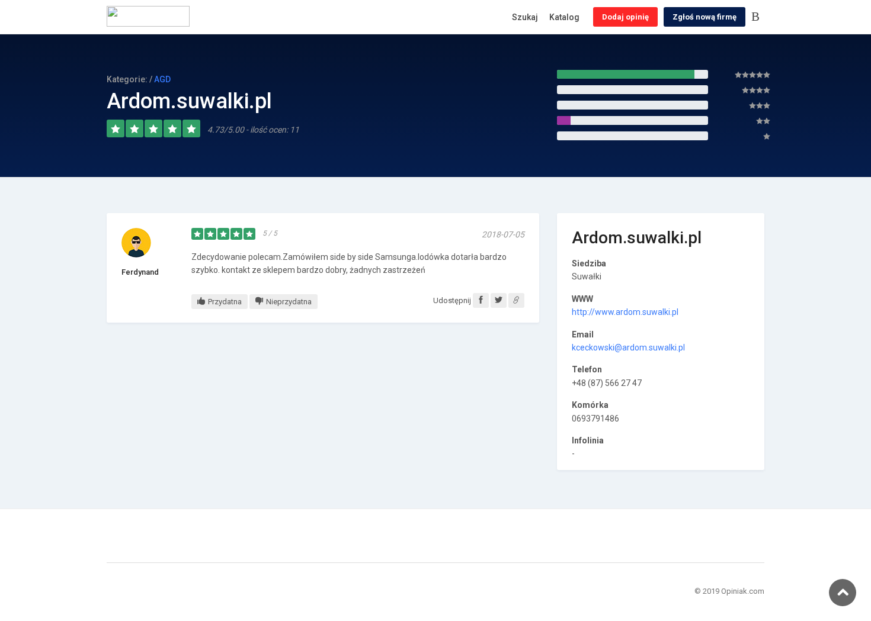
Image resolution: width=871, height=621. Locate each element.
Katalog (564, 17)
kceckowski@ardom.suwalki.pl (628, 347)
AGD (162, 79)
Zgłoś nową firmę (704, 16)
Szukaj (525, 17)
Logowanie (757, 17)
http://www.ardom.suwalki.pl (625, 312)
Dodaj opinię (625, 16)
